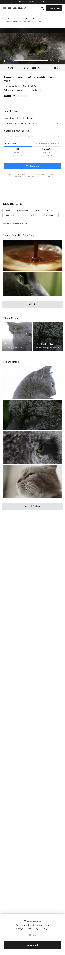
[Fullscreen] (59, 60)
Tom (16, 19)
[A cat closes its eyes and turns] (32, 481)
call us (44, 174)
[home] (18, 8)
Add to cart (35, 166)
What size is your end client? (21, 136)
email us (52, 174)
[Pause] (5, 60)
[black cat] (10, 215)
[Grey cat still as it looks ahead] (32, 382)
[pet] (32, 215)
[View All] (32, 304)
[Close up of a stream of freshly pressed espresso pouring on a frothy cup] (32, 255)
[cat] (22, 215)
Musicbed (23, 2)
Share (57, 68)
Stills (43, 2)
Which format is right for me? (48, 144)
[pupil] (37, 210)
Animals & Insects (20, 223)
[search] (42, 8)
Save (10, 68)
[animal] (50, 210)
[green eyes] (22, 210)
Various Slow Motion (28, 19)
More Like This (34, 68)
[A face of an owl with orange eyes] (32, 447)
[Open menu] (5, 8)
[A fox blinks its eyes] (32, 415)
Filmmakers (7, 19)
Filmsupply (33, 2)
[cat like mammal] (48, 215)
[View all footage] (32, 506)
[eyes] (8, 210)
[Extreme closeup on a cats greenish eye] (32, 284)
